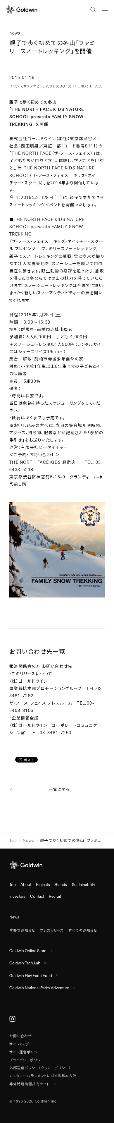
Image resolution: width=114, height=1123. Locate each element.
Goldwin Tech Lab (24, 963)
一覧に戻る (59, 789)
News (28, 840)
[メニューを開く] (104, 9)
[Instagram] (12, 1018)
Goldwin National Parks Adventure (39, 987)
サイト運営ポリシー (25, 1052)
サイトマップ (19, 1044)
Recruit (55, 896)
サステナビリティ (35, 86)
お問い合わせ (20, 1036)
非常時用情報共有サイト (30, 1084)
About (25, 884)
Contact (37, 896)
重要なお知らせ (22, 930)
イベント (15, 86)
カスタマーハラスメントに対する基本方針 (43, 1076)
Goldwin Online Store (27, 950)
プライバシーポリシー (26, 1060)
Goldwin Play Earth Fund (30, 975)
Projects (43, 884)
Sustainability (83, 884)
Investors (17, 896)
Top (13, 840)
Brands (61, 884)
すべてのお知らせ (82, 930)
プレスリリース (60, 86)
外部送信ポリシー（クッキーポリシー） (40, 1068)
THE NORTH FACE (87, 86)
